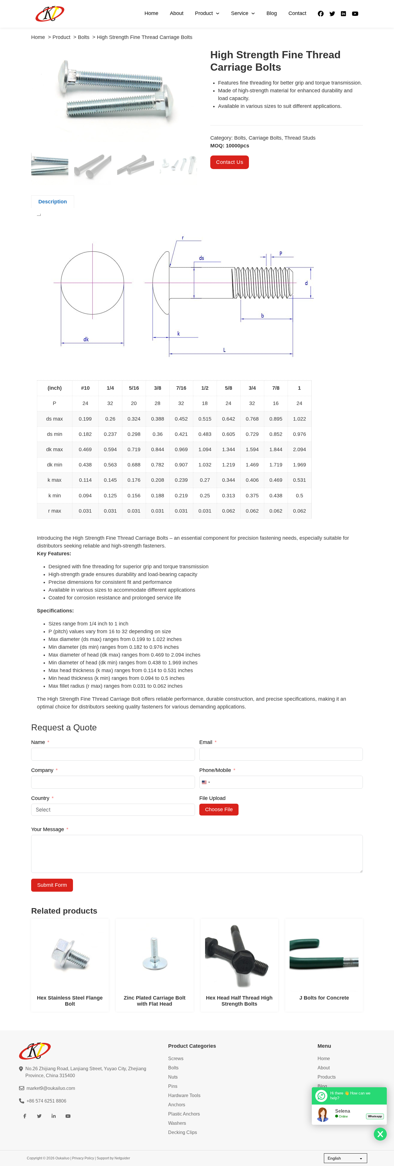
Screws (175, 1058)
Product (204, 13)
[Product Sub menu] (217, 13)
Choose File (219, 809)
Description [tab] (52, 202)
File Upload (212, 798)
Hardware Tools (184, 1095)
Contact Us (229, 162)
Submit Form (52, 885)
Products (327, 1077)
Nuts (173, 1077)
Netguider (122, 1158)
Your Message (47, 829)
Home (151, 13)
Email (205, 742)
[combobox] (206, 782)
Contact (297, 13)
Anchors (176, 1104)
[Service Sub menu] (253, 13)
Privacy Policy (83, 1158)
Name (38, 742)
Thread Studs (300, 138)
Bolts (240, 138)
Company (42, 770)
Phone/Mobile (215, 770)
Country (40, 798)
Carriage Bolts (265, 138)
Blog (272, 13)
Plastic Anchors (184, 1113)
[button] (189, 56)
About (176, 13)
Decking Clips (182, 1132)
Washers (177, 1123)
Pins (172, 1086)
